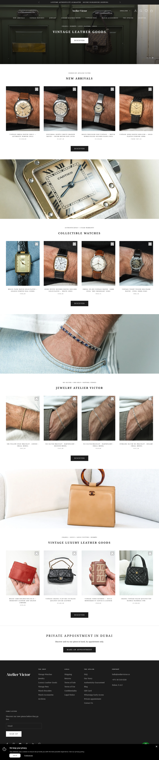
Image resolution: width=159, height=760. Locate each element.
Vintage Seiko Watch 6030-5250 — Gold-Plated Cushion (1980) (136, 135)
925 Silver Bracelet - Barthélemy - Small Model (98, 445)
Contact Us (88, 703)
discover (79, 458)
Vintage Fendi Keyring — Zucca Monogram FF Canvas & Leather (98, 600)
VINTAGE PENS (91, 18)
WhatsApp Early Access (94, 695)
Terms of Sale (70, 682)
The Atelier (128, 18)
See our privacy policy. (77, 752)
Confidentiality (70, 690)
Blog (86, 686)
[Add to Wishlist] (37, 89)
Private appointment (92, 699)
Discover (79, 148)
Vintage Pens (43, 686)
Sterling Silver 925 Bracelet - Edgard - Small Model (136, 445)
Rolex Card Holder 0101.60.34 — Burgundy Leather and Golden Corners (22, 601)
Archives (41, 699)
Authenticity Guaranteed (94, 682)
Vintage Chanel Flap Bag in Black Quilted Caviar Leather (61, 600)
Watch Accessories (45, 695)
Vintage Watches (45, 674)
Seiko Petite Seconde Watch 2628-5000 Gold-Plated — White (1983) (60, 290)
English (124, 11)
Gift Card (88, 690)
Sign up (14, 734)
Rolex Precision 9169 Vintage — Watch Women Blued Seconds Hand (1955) (98, 135)
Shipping (68, 674)
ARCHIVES (142, 18)
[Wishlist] (146, 10)
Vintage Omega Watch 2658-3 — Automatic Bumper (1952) (23, 135)
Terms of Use (69, 686)
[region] (79, 34)
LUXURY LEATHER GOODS (71, 18)
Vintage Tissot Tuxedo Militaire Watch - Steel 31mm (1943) (136, 290)
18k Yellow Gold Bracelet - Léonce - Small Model (23, 445)
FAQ (85, 674)
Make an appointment (79, 649)
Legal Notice (69, 695)
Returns (67, 678)
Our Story (88, 678)
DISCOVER (79, 40)
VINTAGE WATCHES (37, 18)
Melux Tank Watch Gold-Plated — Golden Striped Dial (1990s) (23, 290)
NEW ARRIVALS (19, 18)
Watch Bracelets (45, 690)
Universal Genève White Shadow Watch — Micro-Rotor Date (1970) (60, 135)
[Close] (156, 746)
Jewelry (52, 18)
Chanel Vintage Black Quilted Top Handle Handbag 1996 (136, 600)
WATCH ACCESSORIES (110, 18)
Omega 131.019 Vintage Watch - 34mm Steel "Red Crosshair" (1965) (98, 290)
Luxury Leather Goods (47, 682)
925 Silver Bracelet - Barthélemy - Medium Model (60, 445)
